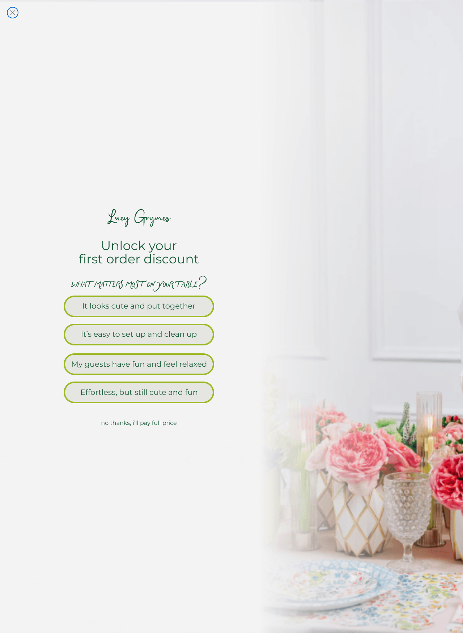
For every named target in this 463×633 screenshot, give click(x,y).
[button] (231, 305)
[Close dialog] (12, 12)
